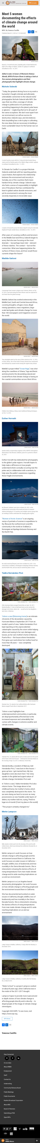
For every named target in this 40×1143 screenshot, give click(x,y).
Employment (8, 1071)
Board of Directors (9, 1109)
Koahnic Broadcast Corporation (13, 1100)
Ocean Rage (24, 369)
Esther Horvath (9, 418)
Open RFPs (7, 1117)
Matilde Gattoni (9, 258)
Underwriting (8, 1083)
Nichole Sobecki (9, 86)
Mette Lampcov (9, 811)
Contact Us (7, 1079)
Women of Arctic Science (12, 519)
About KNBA (7, 1067)
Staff (5, 1075)
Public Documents (9, 1096)
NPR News (7, 1018)
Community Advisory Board (12, 1088)
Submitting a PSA (9, 1113)
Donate (34, 3)
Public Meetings (9, 1092)
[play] (3, 1141)
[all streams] (37, 1140)
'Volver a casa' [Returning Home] (14, 616)
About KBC (7, 1104)
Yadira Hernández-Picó (12, 573)
